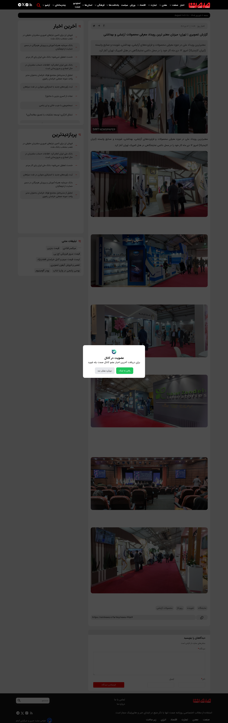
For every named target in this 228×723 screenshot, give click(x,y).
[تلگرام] (20, 5)
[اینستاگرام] (27, 5)
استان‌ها (89, 5)
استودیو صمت (76, 5)
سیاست (125, 5)
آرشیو (48, 5)
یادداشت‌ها (114, 5)
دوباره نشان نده (105, 370)
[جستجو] (39, 5)
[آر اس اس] (31, 5)
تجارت (154, 5)
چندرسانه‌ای (60, 5)
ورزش (132, 5)
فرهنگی (101, 5)
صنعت (175, 5)
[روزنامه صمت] (199, 5)
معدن (165, 5)
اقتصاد (143, 5)
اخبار (182, 5)
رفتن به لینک (124, 370)
